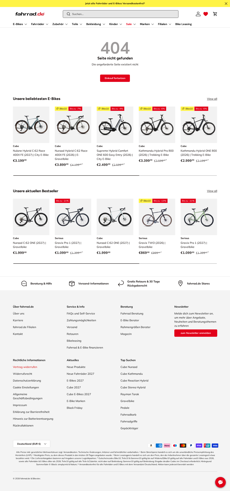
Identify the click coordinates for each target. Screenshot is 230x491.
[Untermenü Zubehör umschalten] (66, 24)
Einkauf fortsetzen (115, 78)
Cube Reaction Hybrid (134, 380)
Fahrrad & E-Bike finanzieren (85, 347)
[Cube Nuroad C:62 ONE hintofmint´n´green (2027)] (115, 217)
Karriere (18, 320)
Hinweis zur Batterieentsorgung (33, 418)
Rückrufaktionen (23, 425)
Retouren (72, 334)
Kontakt (18, 334)
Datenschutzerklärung (27, 380)
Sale (129, 24)
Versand (72, 327)
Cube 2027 (74, 387)
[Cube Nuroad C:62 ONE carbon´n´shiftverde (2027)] (31, 217)
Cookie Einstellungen (26, 387)
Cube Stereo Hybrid (133, 387)
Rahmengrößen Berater (135, 327)
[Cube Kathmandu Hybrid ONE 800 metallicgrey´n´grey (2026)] (199, 125)
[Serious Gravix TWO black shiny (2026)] (157, 217)
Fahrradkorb (128, 414)
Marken (145, 24)
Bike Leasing (183, 24)
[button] (205, 14)
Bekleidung (93, 24)
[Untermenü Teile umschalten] (81, 24)
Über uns (18, 313)
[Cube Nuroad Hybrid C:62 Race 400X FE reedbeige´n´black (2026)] (73, 125)
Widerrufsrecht (22, 373)
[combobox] (120, 14)
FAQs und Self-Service (81, 313)
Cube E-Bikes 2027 (79, 394)
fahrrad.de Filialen (24, 327)
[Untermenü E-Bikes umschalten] (26, 24)
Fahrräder (37, 24)
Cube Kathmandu (132, 373)
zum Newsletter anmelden (196, 333)
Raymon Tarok (130, 394)
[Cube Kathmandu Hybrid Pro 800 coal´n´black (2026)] (157, 125)
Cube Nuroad (129, 367)
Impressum (20, 405)
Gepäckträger (129, 428)
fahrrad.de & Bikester (30, 478)
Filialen (162, 24)
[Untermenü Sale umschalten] (134, 24)
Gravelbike (127, 401)
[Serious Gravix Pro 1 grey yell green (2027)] (199, 217)
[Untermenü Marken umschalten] (152, 24)
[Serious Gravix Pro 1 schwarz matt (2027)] (73, 217)
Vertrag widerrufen (25, 367)
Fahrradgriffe (129, 421)
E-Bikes (18, 24)
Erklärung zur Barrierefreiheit (31, 412)
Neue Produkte (76, 367)
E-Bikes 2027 (75, 380)
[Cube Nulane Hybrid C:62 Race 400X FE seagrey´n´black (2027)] (31, 125)
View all (212, 98)
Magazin (126, 334)
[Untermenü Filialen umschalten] (170, 24)
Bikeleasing (74, 340)
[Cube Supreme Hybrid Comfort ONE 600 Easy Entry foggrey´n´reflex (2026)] (115, 125)
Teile (75, 24)
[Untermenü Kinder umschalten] (121, 24)
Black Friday (75, 407)
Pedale (125, 407)
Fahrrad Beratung (132, 313)
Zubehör (58, 24)
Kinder (113, 24)
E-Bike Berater (130, 320)
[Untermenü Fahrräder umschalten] (47, 24)
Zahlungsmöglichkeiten (81, 320)
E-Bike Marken (76, 401)
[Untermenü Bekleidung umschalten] (104, 24)
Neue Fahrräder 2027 (80, 373)
